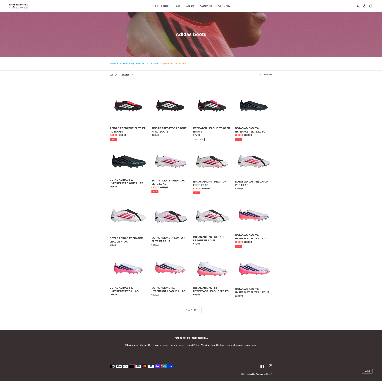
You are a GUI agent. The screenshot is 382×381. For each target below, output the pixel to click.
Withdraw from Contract (212, 345)
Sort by (113, 75)
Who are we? (131, 345)
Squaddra (251, 374)
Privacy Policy (177, 345)
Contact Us (145, 345)
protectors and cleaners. (175, 63)
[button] (368, 371)
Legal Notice (251, 345)
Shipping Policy (160, 345)
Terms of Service (234, 345)
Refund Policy (192, 345)
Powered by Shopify (264, 374)
